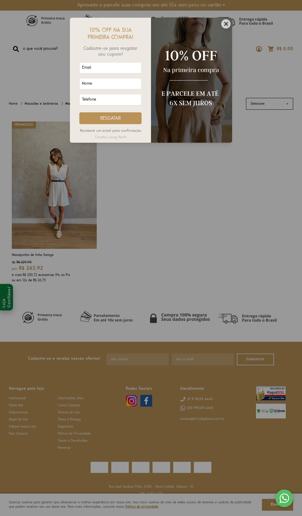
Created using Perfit (110, 137)
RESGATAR (110, 118)
